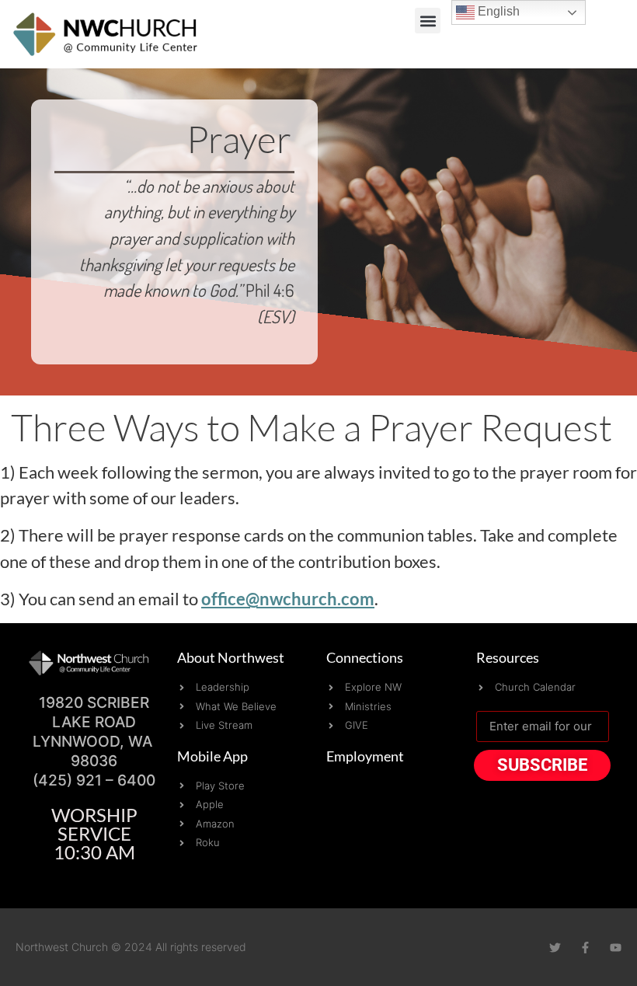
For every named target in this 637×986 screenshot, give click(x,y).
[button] (427, 20)
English (497, 11)
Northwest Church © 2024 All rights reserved (131, 946)
